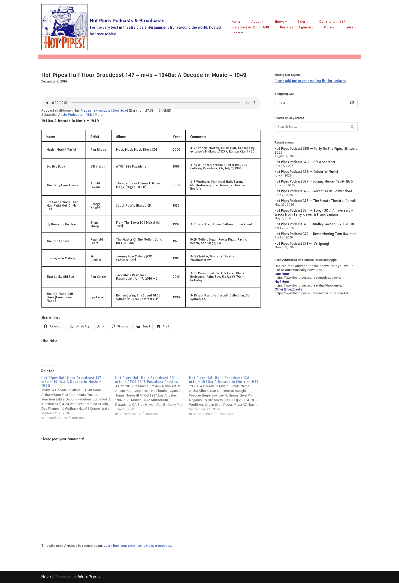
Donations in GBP (332, 21)
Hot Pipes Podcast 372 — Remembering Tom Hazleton (316, 234)
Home (236, 21)
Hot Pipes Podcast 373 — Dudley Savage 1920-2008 (314, 224)
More (99, 114)
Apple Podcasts (70, 114)
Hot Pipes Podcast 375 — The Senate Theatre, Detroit (316, 201)
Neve (46, 576)
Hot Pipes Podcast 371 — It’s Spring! (302, 243)
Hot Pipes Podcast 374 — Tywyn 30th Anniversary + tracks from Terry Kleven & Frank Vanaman (314, 212)
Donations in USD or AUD (250, 27)
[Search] (352, 126)
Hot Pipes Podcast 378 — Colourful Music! (306, 172)
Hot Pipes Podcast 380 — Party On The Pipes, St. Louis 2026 (316, 151)
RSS (88, 114)
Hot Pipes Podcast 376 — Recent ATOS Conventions (313, 191)
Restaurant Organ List (296, 27)
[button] (262, 21)
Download (120, 110)
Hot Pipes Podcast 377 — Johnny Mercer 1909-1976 (314, 181)
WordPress (89, 576)
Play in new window (95, 110)
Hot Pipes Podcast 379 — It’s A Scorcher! (306, 162)
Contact (238, 33)
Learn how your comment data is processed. (138, 545)
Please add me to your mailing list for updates (310, 81)
